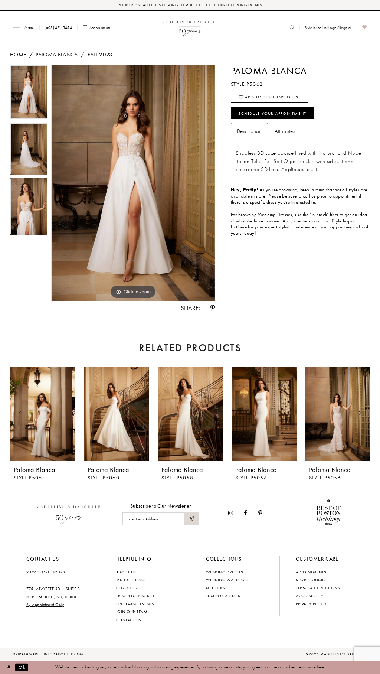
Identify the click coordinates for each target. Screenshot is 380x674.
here (242, 227)
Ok (22, 667)
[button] (23, 27)
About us (126, 571)
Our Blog (126, 587)
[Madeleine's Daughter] (69, 513)
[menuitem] (23, 27)
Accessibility (310, 595)
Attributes (285, 131)
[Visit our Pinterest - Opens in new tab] (260, 513)
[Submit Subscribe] (191, 518)
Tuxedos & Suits (223, 595)
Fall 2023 (100, 54)
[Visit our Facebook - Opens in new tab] (246, 513)
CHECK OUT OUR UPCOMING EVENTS (229, 5)
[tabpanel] (29, 94)
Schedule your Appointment (272, 113)
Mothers (215, 587)
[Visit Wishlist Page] (364, 27)
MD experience (131, 579)
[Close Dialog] (9, 667)
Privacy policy (311, 603)
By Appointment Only (45, 604)
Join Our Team (132, 611)
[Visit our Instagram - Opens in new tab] (230, 513)
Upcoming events (135, 603)
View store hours (45, 571)
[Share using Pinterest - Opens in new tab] (212, 308)
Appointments (311, 571)
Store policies (311, 579)
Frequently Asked (135, 595)
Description (249, 131)
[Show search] (292, 27)
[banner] (190, 27)
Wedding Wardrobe (227, 579)
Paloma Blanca (57, 54)
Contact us (128, 619)
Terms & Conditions (318, 587)
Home (18, 54)
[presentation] (42, 414)
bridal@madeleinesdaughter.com (48, 654)
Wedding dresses (224, 571)
